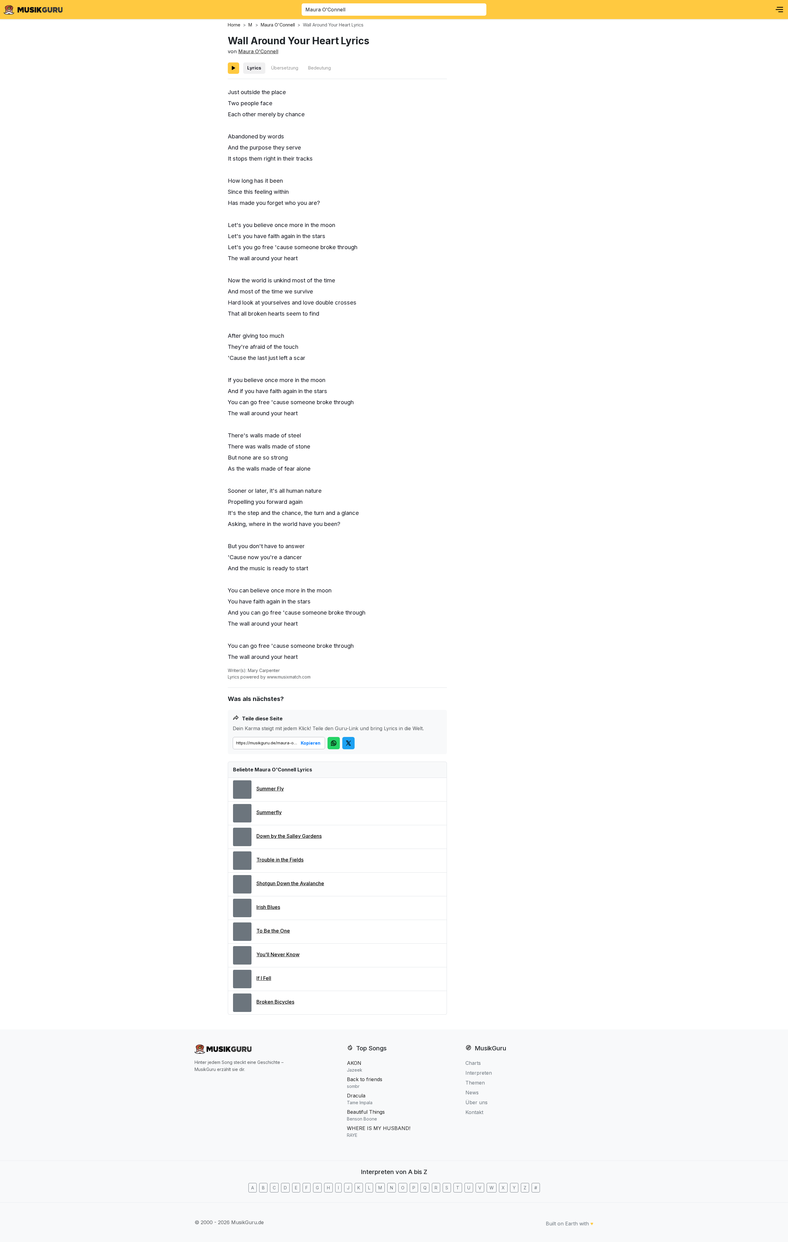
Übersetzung (284, 68)
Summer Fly (270, 789)
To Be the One (273, 931)
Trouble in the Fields (280, 860)
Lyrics (254, 68)
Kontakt (474, 1112)
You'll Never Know (278, 954)
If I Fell (263, 978)
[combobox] (394, 9)
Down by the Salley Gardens (289, 836)
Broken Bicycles (275, 1002)
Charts (473, 1063)
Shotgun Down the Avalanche (290, 883)
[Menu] (779, 9)
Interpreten (478, 1073)
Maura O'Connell (258, 51)
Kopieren (310, 743)
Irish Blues (268, 907)
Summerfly (269, 812)
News (472, 1092)
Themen (475, 1083)
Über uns (476, 1102)
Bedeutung (319, 68)
